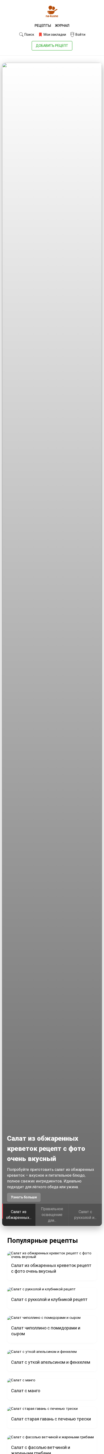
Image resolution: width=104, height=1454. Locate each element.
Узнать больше (24, 1197)
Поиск (29, 34)
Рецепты (43, 26)
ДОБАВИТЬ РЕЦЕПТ (52, 46)
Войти (80, 34)
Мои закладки (54, 34)
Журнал (62, 26)
